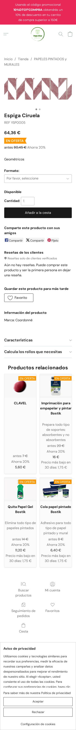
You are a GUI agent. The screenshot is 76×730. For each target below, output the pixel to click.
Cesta (23, 631)
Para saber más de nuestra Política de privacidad (37, 693)
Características (18, 340)
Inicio (8, 59)
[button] (38, 34)
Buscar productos (23, 593)
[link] (38, 722)
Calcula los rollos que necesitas (33, 351)
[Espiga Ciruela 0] (38, 89)
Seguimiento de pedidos (23, 613)
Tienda (23, 59)
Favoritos (52, 611)
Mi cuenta (52, 590)
